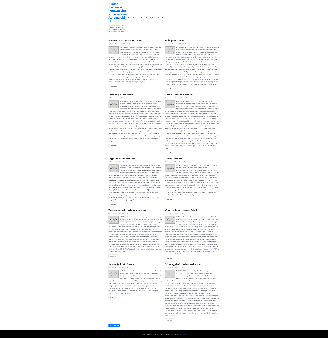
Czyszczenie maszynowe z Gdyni (181, 210)
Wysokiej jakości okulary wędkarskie (182, 264)
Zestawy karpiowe (173, 158)
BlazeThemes (183, 334)
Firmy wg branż (151, 18)
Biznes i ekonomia (133, 18)
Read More (113, 86)
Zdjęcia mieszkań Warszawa (121, 158)
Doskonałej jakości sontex (120, 94)
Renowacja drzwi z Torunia (121, 264)
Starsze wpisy (114, 325)
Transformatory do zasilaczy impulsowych (128, 210)
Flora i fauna (162, 18)
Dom (142, 18)
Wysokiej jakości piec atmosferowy (125, 40)
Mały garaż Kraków (174, 40)
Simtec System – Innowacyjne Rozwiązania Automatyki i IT (117, 12)
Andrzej (112, 43)
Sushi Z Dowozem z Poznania (179, 94)
